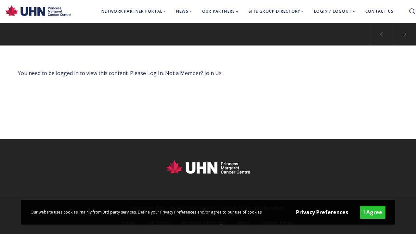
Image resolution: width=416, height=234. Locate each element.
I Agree (372, 212)
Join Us (213, 73)
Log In (155, 73)
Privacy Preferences (322, 212)
